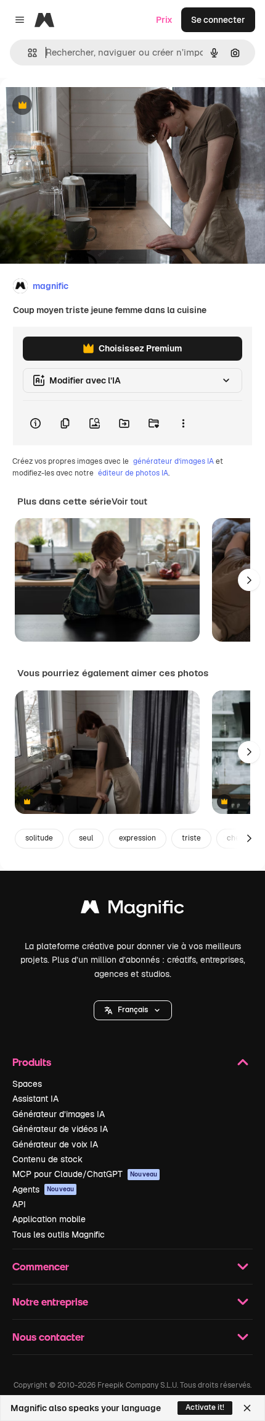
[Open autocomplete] (27, 52)
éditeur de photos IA (133, 473)
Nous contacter (48, 1336)
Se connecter (218, 19)
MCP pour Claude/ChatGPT (84, 1174)
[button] (133, 1010)
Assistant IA (35, 1098)
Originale (81, 106)
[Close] (247, 1408)
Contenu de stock (47, 1159)
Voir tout (129, 501)
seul (86, 838)
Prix (164, 19)
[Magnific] (132, 910)
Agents (43, 1189)
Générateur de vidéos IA (60, 1128)
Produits (31, 1061)
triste (191, 838)
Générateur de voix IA (55, 1144)
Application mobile (49, 1219)
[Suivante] (249, 580)
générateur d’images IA (173, 461)
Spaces (27, 1083)
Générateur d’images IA (58, 1114)
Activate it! (205, 1407)
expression (137, 838)
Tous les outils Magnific (58, 1234)
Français (133, 1010)
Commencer (40, 1266)
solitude (39, 838)
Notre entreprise (50, 1301)
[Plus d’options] (183, 423)
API (19, 1204)
